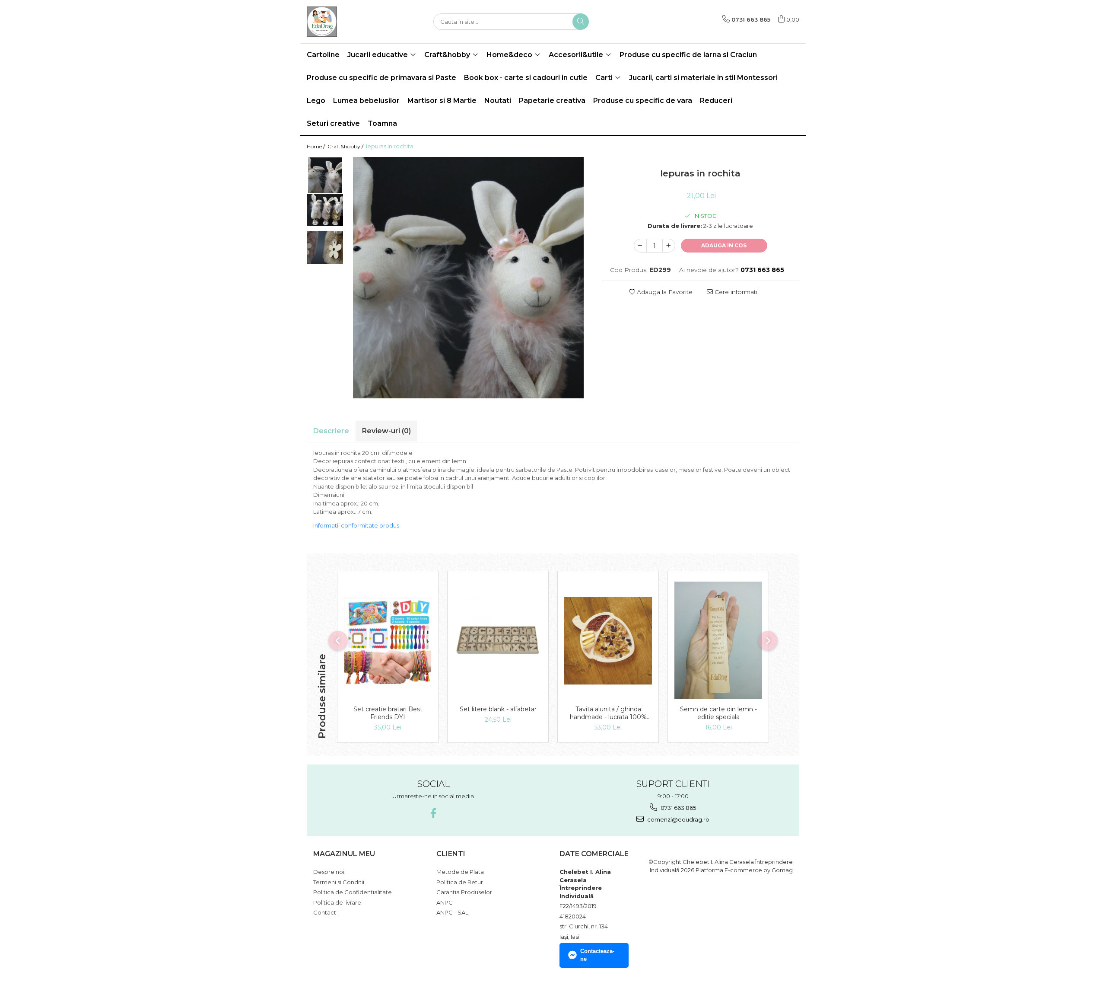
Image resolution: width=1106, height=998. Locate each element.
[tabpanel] (468, 278)
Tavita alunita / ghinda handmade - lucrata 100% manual (608, 713)
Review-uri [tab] (386, 431)
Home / (316, 146)
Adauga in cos (724, 245)
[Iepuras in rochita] (468, 278)
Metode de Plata (460, 871)
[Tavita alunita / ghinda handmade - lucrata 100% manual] (608, 641)
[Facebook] (433, 813)
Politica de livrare (337, 902)
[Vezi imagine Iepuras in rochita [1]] (325, 210)
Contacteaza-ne (597, 955)
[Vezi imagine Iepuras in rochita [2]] (325, 247)
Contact (324, 912)
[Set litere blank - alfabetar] (498, 641)
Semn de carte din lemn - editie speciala (718, 713)
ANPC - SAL (452, 912)
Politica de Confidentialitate (352, 892)
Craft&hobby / (346, 146)
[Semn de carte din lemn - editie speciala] (718, 640)
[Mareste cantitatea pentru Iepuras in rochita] (668, 246)
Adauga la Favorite (664, 292)
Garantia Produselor (464, 892)
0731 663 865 (677, 807)
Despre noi (328, 871)
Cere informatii (736, 292)
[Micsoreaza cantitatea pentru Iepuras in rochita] (640, 246)
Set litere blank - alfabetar (498, 709)
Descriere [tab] (331, 431)
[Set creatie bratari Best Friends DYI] (388, 640)
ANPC (444, 902)
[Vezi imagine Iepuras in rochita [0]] (325, 175)
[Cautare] (580, 21)
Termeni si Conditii (338, 882)
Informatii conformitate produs (356, 525)
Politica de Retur (459, 882)
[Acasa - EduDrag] (350, 21)
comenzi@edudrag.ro (677, 819)
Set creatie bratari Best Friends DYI (388, 713)
